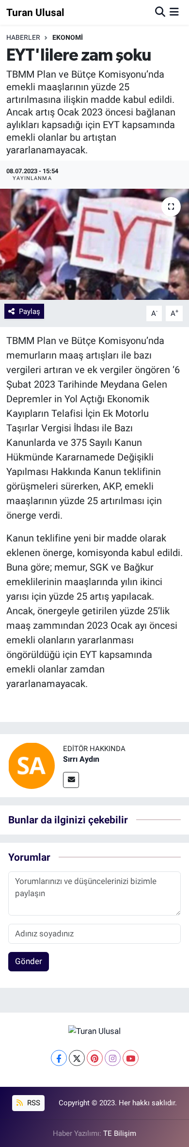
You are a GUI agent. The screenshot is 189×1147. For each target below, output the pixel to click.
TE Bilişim (119, 1133)
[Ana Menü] (174, 12)
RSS (32, 1102)
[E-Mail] (71, 780)
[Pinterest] (95, 1058)
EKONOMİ (67, 37)
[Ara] (160, 12)
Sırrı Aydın (81, 759)
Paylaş (29, 311)
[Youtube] (131, 1058)
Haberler (23, 37)
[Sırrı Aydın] (31, 765)
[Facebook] (59, 1058)
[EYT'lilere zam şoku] (94, 244)
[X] (77, 1058)
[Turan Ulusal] (94, 1031)
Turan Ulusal (35, 12)
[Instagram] (113, 1058)
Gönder (28, 961)
